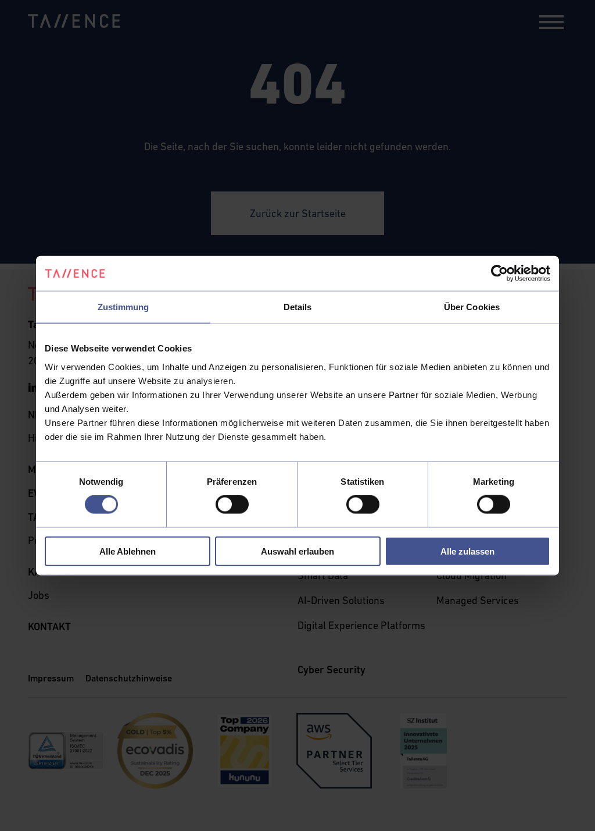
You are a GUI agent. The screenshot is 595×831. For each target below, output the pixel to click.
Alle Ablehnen (127, 551)
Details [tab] (298, 307)
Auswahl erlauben (297, 551)
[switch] (232, 504)
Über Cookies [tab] (472, 307)
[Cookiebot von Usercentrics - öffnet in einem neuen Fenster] (499, 273)
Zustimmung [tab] (123, 307)
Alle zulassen (467, 551)
